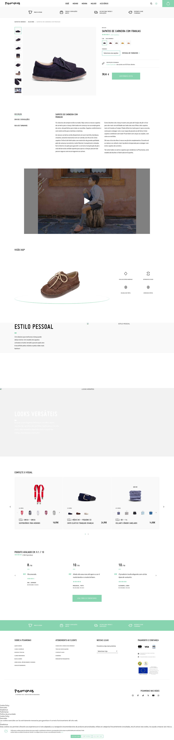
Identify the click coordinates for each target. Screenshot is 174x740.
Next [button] (59, 512)
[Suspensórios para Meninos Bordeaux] (46, 513)
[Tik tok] (143, 695)
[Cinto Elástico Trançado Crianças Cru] (86, 513)
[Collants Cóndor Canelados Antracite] (135, 513)
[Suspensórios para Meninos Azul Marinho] (30, 513)
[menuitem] (67, 3)
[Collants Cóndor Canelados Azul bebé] (143, 513)
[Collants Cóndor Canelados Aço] (119, 513)
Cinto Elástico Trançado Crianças (80, 523)
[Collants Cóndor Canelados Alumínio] (127, 513)
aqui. (62, 732)
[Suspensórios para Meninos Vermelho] (22, 513)
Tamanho (104, 48)
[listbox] (131, 43)
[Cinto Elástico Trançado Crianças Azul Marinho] (70, 513)
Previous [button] (10, 507)
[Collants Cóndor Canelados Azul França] (151, 513)
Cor (107, 38)
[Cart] (168, 3)
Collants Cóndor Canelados (126, 523)
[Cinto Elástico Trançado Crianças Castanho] (78, 513)
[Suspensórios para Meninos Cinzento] (54, 513)
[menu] (87, 3)
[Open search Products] (151, 4)
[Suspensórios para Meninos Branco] (38, 513)
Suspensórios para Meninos (29, 523)
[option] (110, 42)
